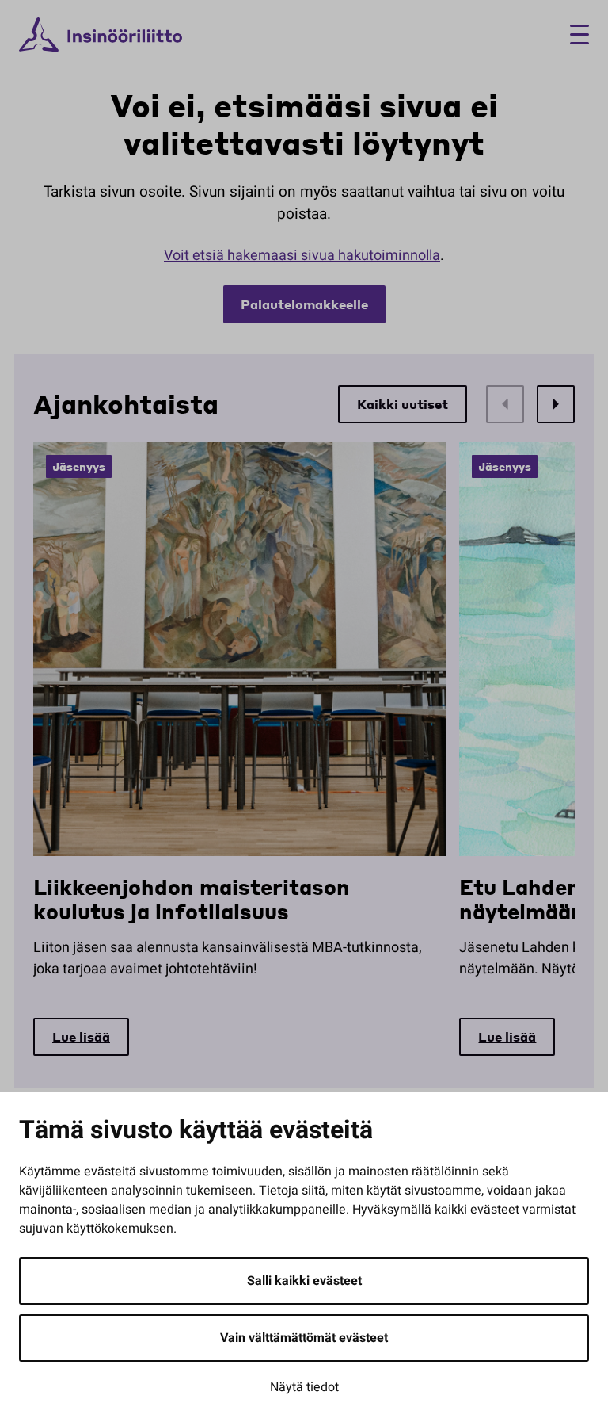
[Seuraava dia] (556, 404)
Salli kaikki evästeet (304, 1280)
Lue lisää (81, 1036)
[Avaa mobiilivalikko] (573, 34)
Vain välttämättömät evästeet (304, 1337)
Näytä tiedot (304, 1387)
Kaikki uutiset (402, 404)
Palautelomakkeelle (304, 304)
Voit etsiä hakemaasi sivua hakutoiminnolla (302, 255)
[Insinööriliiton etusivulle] (100, 34)
